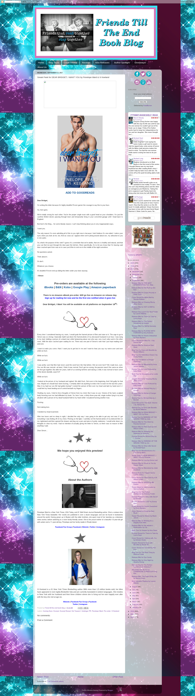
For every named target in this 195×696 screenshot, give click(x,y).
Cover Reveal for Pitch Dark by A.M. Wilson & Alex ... (144, 478)
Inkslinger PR (86, 611)
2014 (132, 617)
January (135, 607)
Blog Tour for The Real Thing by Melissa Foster (143, 553)
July (134, 590)
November (136, 274)
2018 (132, 266)
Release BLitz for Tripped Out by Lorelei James (143, 474)
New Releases (102, 62)
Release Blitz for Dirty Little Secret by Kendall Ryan (144, 447)
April (134, 599)
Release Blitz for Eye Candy (142, 557)
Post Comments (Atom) (55, 681)
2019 (132, 263)
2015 (132, 614)
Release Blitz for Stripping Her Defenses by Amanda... (142, 432)
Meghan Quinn (139, 140)
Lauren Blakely (139, 199)
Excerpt (56, 611)
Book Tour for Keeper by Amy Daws (144, 530)
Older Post (118, 677)
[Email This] (79, 608)
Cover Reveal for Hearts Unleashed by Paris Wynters (144, 507)
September (136, 280)
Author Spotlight (122, 62)
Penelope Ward (97, 611)
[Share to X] (83, 608)
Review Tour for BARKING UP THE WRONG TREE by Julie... (144, 418)
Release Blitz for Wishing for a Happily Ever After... (142, 521)
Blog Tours (54, 62)
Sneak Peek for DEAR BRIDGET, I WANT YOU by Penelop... (144, 456)
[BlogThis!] (81, 608)
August (135, 587)
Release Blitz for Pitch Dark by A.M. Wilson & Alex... (144, 427)
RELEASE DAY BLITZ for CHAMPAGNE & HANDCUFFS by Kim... (144, 571)
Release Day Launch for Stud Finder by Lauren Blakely (145, 312)
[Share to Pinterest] (87, 608)
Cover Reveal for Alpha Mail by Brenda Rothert (143, 298)
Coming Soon (48, 611)
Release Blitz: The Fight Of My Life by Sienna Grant (144, 577)
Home (41, 62)
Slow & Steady (138, 118)
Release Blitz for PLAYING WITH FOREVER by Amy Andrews (143, 332)
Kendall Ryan (138, 119)
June (134, 593)
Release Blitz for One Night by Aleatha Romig (142, 561)
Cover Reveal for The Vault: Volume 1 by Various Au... (144, 403)
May (134, 595)
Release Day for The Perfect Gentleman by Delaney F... (142, 566)
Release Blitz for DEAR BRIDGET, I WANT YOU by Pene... (144, 413)
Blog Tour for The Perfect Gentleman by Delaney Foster (143, 493)
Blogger (110, 690)
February (135, 604)
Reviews (86, 62)
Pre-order (107, 611)
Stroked (136, 179)
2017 (132, 269)
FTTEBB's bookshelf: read (144, 115)
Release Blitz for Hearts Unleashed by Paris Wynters (144, 336)
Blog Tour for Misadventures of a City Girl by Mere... (143, 451)
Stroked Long (138, 158)
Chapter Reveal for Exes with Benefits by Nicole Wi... (142, 544)
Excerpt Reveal (65, 611)
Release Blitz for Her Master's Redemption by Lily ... (142, 526)
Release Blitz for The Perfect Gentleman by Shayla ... (142, 322)
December (136, 271)
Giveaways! (140, 62)
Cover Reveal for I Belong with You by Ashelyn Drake (144, 539)
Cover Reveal (70, 62)
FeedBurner (147, 105)
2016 (132, 611)
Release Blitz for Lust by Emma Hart (145, 460)
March (134, 601)
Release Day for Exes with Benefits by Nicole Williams (144, 408)
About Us (42, 67)
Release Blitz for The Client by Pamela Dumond (142, 423)
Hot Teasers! (76, 611)
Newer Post (42, 677)
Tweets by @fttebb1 (135, 255)
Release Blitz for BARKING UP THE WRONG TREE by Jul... (144, 442)
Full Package (138, 197)
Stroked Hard (138, 138)
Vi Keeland (115, 611)
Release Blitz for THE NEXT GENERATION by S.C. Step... (143, 284)
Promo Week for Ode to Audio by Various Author (143, 488)
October (135, 277)
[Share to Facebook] (85, 608)
